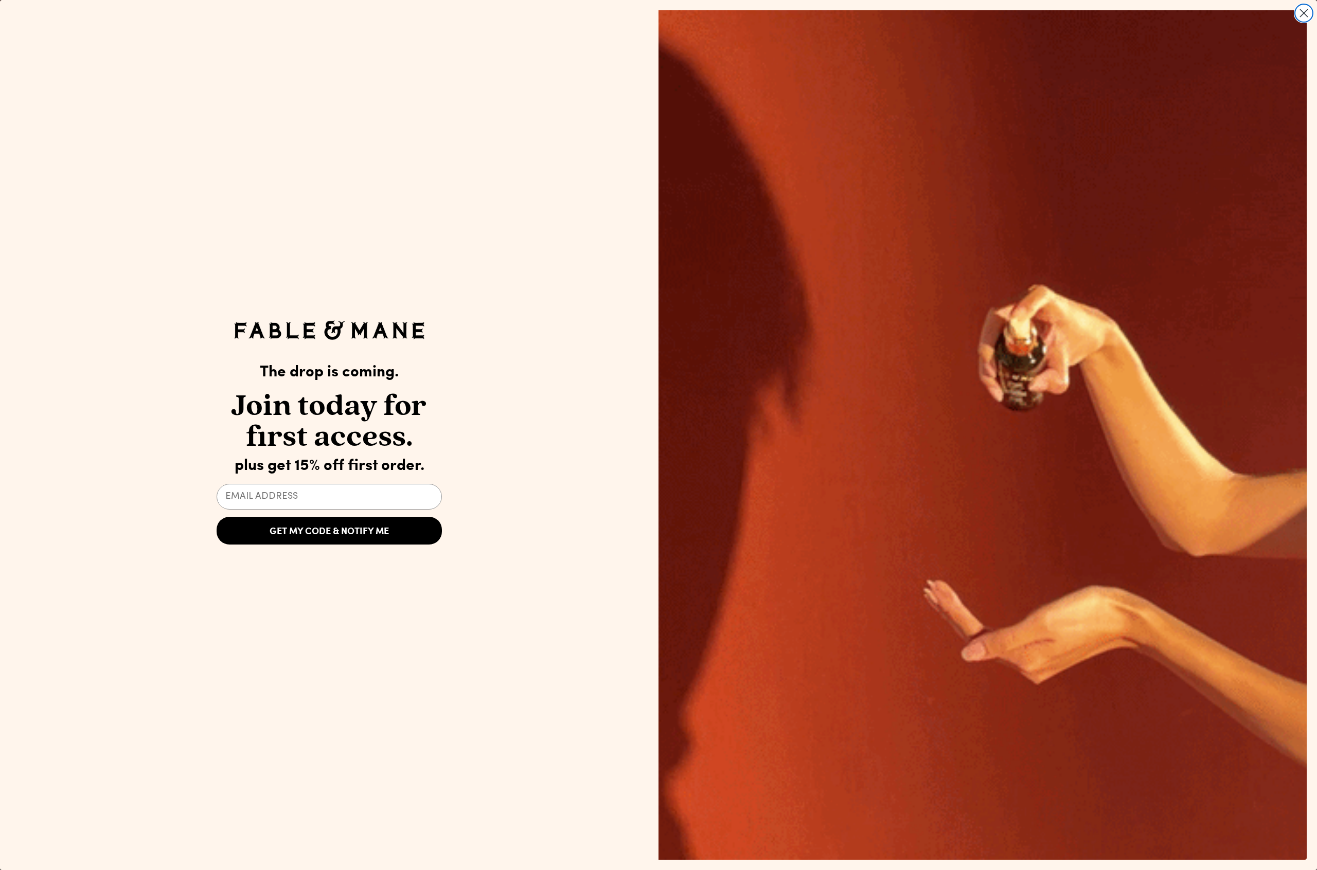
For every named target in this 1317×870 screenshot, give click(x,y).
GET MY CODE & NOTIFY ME (329, 530)
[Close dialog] (1304, 13)
